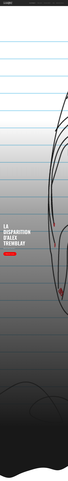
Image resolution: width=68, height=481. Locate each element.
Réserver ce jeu (9, 254)
